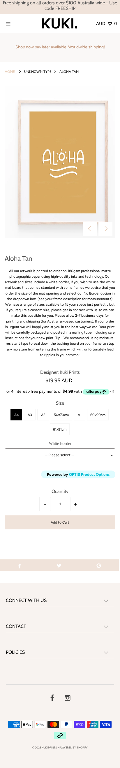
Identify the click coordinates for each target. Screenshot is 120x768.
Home (10, 72)
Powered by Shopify (73, 747)
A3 (30, 415)
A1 (80, 415)
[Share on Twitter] (59, 565)
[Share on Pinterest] (99, 565)
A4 (16, 415)
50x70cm (61, 415)
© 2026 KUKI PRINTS (44, 747)
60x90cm (97, 415)
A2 (43, 415)
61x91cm (59, 429)
